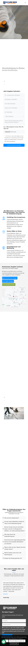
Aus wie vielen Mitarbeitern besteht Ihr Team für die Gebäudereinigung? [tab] (14, 522)
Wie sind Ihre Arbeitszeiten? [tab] (11, 518)
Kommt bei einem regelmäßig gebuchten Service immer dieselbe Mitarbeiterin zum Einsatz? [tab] (14, 541)
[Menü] (25, 2)
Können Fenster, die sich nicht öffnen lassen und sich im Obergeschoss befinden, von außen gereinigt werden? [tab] (14, 529)
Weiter (27, 19)
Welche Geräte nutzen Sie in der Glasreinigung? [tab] (12, 553)
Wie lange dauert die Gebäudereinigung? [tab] (9, 535)
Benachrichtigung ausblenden (17, 641)
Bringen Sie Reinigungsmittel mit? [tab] (13, 558)
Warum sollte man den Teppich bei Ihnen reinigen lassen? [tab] (15, 548)
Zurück (1, 19)
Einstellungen (14, 643)
